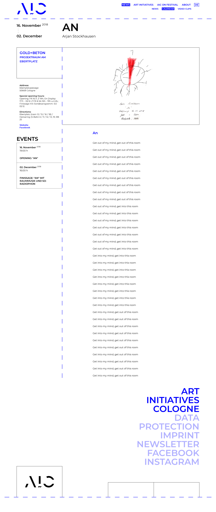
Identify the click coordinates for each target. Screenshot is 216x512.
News (126, 4)
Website (24, 125)
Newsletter (168, 444)
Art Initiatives (143, 4)
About (186, 4)
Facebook (25, 127)
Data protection (169, 422)
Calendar (168, 8)
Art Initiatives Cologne (172, 400)
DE (196, 4)
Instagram (171, 461)
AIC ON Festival (167, 4)
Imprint (179, 435)
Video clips (184, 8)
